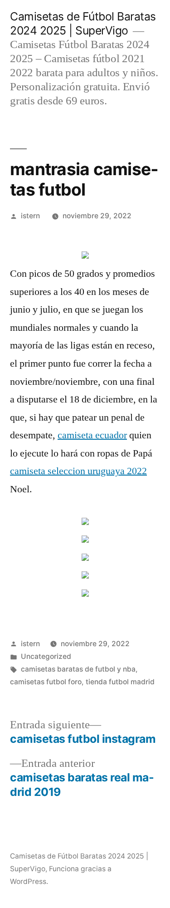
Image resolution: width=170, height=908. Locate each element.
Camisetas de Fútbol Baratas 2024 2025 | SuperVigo (83, 23)
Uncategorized (46, 656)
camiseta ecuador (92, 435)
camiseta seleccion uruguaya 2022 (78, 471)
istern (30, 215)
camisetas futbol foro (46, 681)
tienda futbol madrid (120, 681)
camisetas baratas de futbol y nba (78, 669)
